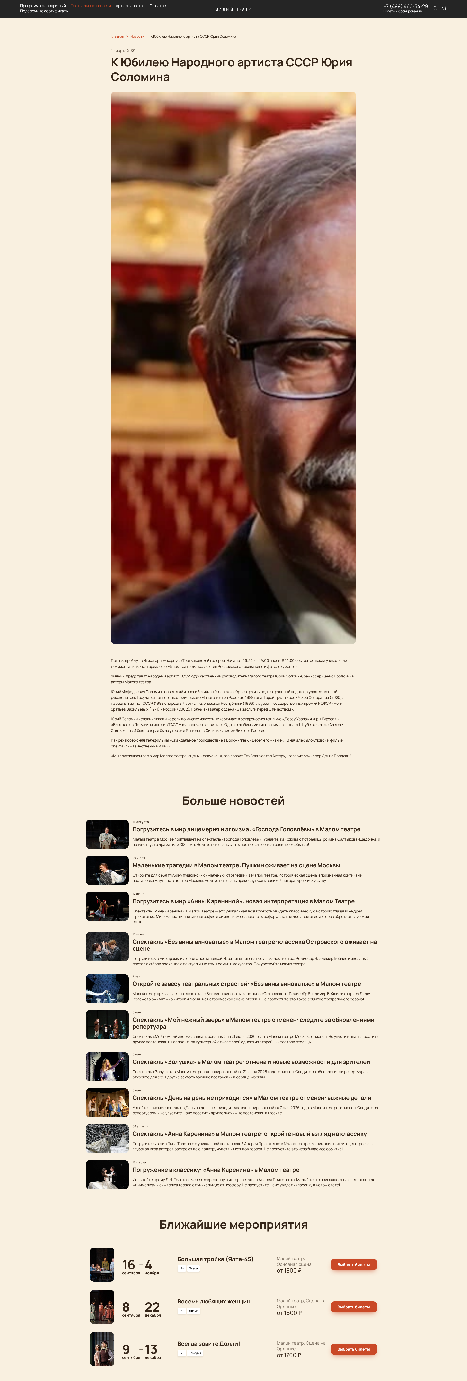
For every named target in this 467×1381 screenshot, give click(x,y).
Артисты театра (130, 5)
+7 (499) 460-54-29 (405, 6)
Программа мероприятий (43, 5)
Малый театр (233, 9)
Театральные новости (91, 5)
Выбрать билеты (354, 1264)
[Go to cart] (444, 8)
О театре (158, 5)
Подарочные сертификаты (44, 11)
